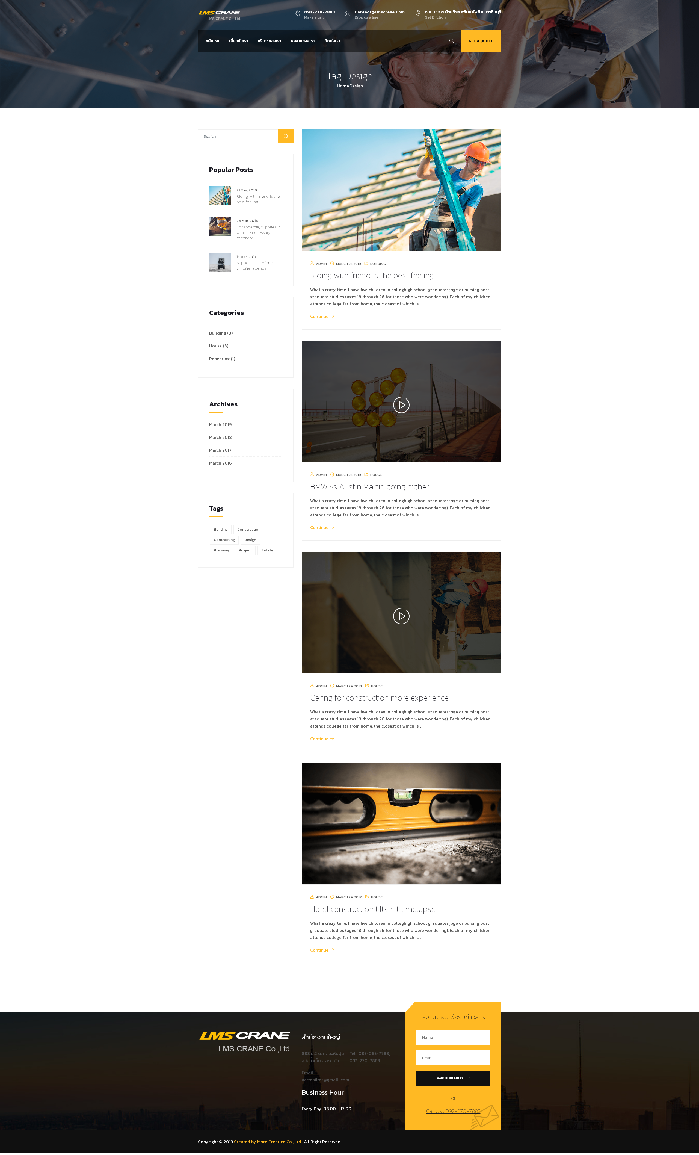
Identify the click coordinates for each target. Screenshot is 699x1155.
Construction (248, 529)
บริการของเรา (269, 41)
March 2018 (220, 437)
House (215, 345)
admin (321, 263)
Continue (320, 316)
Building (217, 333)
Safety (267, 550)
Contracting (224, 540)
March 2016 (220, 463)
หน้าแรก (212, 41)
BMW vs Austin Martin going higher (369, 486)
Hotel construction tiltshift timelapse (373, 909)
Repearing (219, 358)
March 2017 (220, 450)
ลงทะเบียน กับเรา (450, 1078)
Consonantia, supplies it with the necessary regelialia (258, 232)
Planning (221, 550)
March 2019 (220, 424)
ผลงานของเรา (303, 41)
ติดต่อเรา (332, 41)
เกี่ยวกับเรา (238, 41)
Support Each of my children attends (254, 265)
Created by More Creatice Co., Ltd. (268, 1141)
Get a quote (481, 40)
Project (245, 550)
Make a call (319, 15)
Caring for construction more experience (379, 698)
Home (343, 85)
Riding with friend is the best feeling (258, 199)
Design (250, 540)
